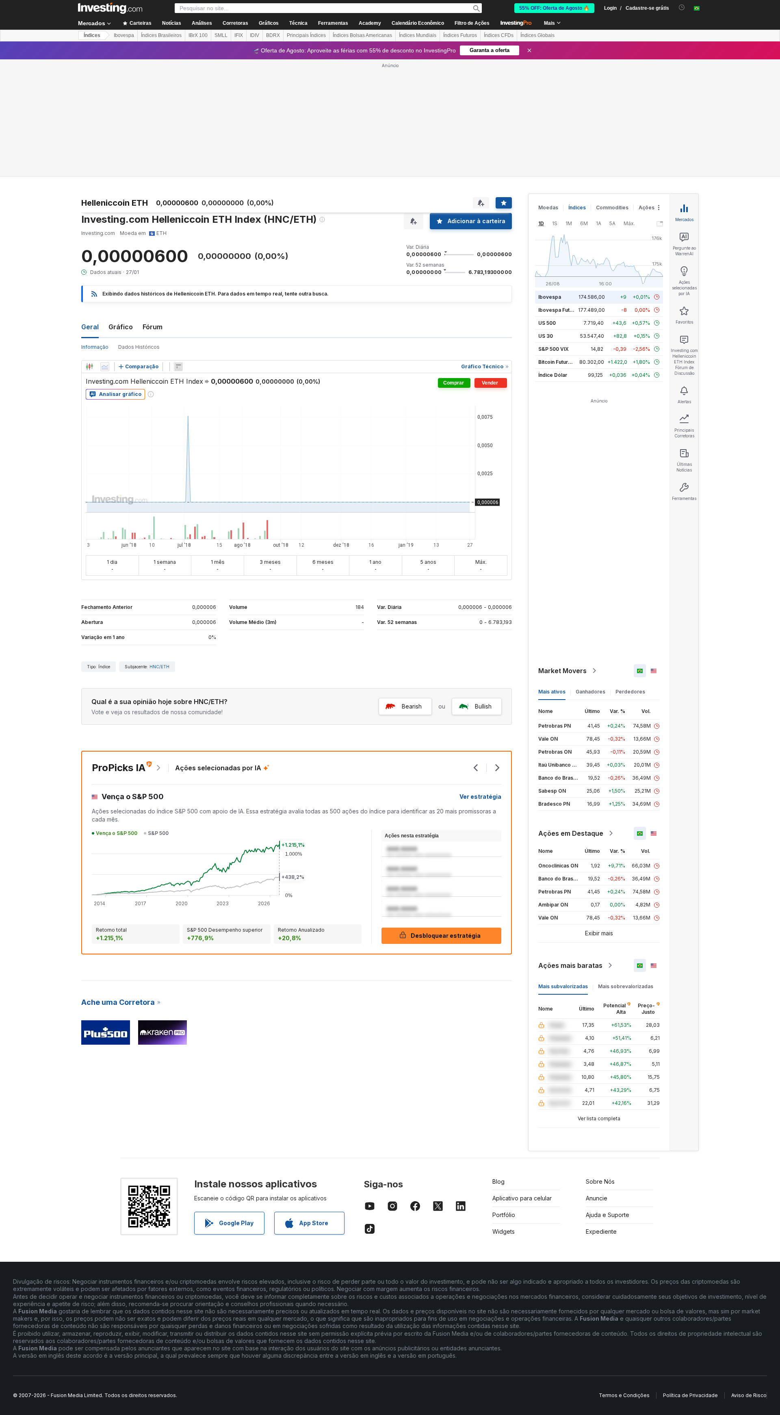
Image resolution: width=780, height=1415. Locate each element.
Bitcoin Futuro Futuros (564, 362)
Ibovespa (124, 35)
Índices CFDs (499, 35)
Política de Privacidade (690, 1395)
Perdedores (630, 692)
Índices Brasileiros (161, 35)
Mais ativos (552, 692)
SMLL (221, 35)
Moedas (548, 207)
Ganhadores (590, 692)
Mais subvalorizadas (563, 986)
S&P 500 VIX (553, 349)
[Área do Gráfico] (104, 366)
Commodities (612, 207)
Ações (646, 207)
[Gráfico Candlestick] (89, 366)
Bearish (412, 706)
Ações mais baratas (570, 965)
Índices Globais (537, 35)
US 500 (547, 323)
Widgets (503, 1231)
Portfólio (503, 1214)
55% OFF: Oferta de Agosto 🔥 (554, 8)
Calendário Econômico (418, 23)
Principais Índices (306, 35)
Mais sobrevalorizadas (625, 986)
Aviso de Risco (749, 1395)
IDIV (254, 35)
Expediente (601, 1231)
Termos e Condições (624, 1395)
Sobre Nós (600, 1181)
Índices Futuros (460, 35)
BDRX (273, 35)
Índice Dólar (552, 375)
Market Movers (562, 671)
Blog (498, 1181)
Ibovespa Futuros (559, 310)
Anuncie (596, 1198)
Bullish (483, 706)
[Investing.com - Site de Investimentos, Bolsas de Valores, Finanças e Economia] (110, 8)
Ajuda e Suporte (607, 1214)
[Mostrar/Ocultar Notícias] (178, 366)
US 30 (545, 336)
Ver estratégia (480, 796)
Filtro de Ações (472, 23)
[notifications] (682, 7)
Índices (92, 35)
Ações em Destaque (570, 833)
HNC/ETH (159, 666)
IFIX (238, 35)
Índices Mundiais (417, 35)
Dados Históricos (139, 347)
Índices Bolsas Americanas (362, 35)
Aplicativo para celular (522, 1198)
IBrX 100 (198, 35)
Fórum (152, 327)
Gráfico (120, 327)
